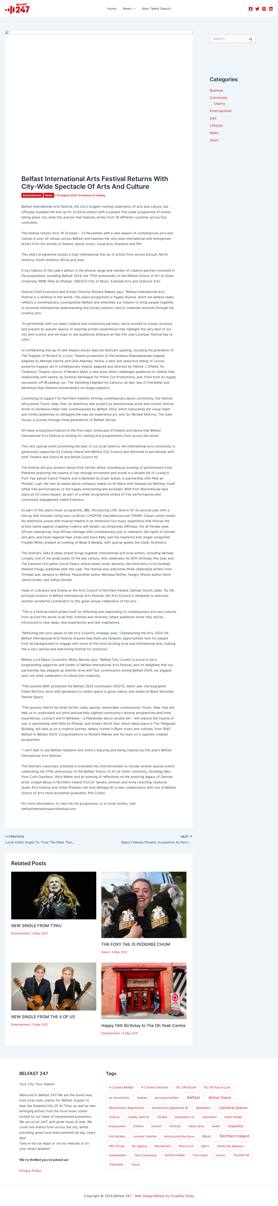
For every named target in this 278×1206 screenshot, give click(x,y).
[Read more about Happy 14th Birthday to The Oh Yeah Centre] (143, 991)
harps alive (196, 1126)
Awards (142, 1098)
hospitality (236, 1126)
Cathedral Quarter (233, 1108)
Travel (135, 1164)
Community (219, 98)
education (209, 1117)
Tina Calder (200, 1155)
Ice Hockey (117, 1136)
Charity (219, 103)
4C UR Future (186, 1087)
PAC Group (116, 1146)
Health (216, 1126)
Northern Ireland (234, 1136)
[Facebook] (250, 9)
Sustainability (117, 1155)
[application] (133, 8)
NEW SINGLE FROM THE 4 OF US (43, 1016)
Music (206, 1136)
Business (216, 90)
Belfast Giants (220, 1098)
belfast (193, 1097)
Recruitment (162, 1146)
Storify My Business (230, 1146)
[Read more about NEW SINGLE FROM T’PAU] (53, 895)
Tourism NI (241, 1155)
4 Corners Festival (154, 1087)
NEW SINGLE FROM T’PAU (36, 925)
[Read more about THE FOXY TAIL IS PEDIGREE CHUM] (143, 905)
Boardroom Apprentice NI (170, 1108)
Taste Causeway (145, 1155)
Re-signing (139, 1146)
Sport (214, 140)
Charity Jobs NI (138, 1117)
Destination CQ (185, 1117)
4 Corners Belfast (121, 1087)
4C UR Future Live (217, 1087)
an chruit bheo (119, 1098)
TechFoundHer (174, 1155)
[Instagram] (264, 9)
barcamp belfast (166, 1098)
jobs (213, 118)
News (49, 195)
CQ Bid (162, 1117)
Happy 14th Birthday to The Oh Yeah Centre (143, 1025)
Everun (156, 1126)
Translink (116, 1164)
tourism (220, 1155)
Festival (175, 1126)
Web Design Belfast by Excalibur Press (164, 1196)
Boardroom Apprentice (126, 1108)
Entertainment (32, 195)
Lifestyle (216, 125)
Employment (117, 1126)
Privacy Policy (30, 1171)
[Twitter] (257, 9)
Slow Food (186, 1146)
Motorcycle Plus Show (179, 1136)
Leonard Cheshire (145, 1136)
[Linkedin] (271, 9)
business (203, 1108)
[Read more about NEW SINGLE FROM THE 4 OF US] (53, 986)
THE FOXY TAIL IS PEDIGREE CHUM (135, 944)
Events (138, 1126)
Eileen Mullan (233, 1117)
